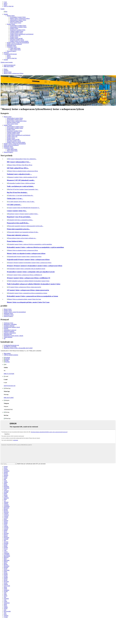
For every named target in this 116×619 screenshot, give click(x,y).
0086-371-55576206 (9, 373)
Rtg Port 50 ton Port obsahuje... (17, 192)
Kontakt (6, 59)
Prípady (9, 56)
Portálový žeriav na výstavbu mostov (19, 41)
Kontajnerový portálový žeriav (17, 30)
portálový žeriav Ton (15, 35)
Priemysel (6, 52)
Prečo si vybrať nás (8, 6)
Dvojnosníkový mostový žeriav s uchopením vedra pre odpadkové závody (31, 272)
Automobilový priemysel (10, 330)
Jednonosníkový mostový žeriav (18, 20)
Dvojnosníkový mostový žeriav (18, 17)
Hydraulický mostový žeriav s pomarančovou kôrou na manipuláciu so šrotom (32, 296)
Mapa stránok (7, 353)
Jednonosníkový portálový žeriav (18, 27)
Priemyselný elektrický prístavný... (18, 235)
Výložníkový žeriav (12, 47)
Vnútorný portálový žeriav (16, 31)
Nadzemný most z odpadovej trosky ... (19, 174)
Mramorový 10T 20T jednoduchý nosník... (21, 180)
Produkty (6, 70)
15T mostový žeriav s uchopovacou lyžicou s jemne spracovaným (28, 290)
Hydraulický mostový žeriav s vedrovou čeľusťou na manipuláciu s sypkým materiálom (35, 247)
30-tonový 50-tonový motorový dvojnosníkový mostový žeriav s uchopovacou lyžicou (34, 266)
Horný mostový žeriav (15, 22)
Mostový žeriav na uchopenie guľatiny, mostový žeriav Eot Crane (28, 302)
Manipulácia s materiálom (10, 324)
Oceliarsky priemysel (9, 325)
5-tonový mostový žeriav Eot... (17, 211)
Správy (5, 3)
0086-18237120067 (9, 66)
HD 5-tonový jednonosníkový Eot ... (18, 162)
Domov (6, 69)
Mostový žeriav (11, 15)
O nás (5, 2)
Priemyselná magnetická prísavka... (18, 229)
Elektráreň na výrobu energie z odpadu (13, 335)
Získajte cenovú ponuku (7, 62)
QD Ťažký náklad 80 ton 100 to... (18, 168)
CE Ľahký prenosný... (14, 204)
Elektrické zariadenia (9, 331)
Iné (4, 338)
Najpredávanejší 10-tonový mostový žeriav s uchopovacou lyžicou (28, 259)
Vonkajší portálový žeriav (16, 32)
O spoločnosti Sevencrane (10, 54)
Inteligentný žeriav (11, 45)
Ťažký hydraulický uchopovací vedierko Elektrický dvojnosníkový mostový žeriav (33, 284)
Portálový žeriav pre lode (16, 38)
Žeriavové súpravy (11, 51)
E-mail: (11, 345)
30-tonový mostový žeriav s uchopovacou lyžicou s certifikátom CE (28, 278)
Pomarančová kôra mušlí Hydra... (18, 223)
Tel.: (10, 346)
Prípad (5, 4)
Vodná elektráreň (8, 337)
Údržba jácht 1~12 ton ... (15, 198)
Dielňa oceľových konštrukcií (14, 44)
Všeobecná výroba (8, 323)
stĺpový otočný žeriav (15, 49)
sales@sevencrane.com (9, 65)
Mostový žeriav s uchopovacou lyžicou (20, 18)
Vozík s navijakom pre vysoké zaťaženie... (20, 186)
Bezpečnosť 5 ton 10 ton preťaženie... (19, 217)
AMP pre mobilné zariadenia (11, 354)
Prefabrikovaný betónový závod (12, 327)
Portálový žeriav (11, 24)
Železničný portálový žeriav (17, 39)
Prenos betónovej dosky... (15, 241)
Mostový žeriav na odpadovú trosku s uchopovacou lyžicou (26, 253)
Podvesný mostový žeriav (16, 21)
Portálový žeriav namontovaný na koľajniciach (21, 34)
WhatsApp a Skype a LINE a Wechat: (18, 348)
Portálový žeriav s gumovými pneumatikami (18, 42)
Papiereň (6, 328)
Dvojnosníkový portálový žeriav (18, 25)
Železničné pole (8, 334)
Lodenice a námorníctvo (10, 333)
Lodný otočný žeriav (15, 48)
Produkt (6, 14)
